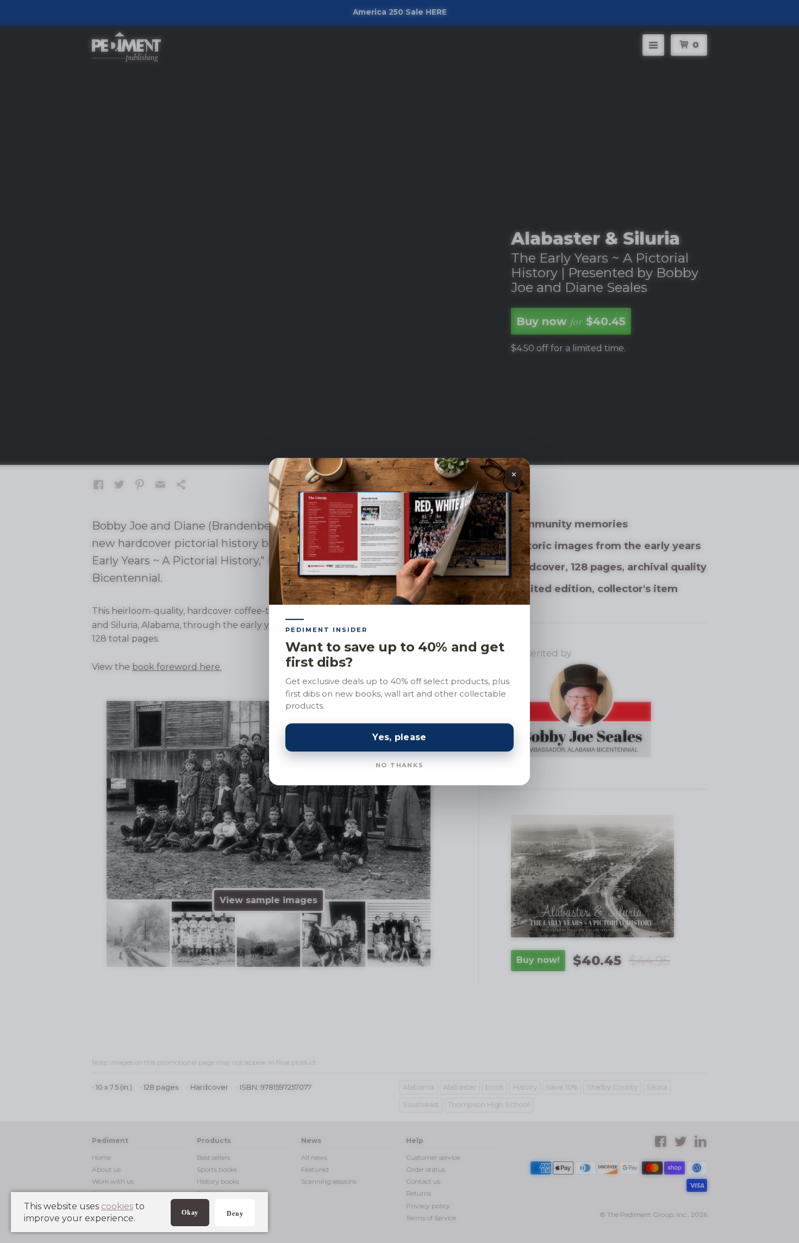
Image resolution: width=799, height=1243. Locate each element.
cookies (117, 1206)
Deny (235, 1213)
